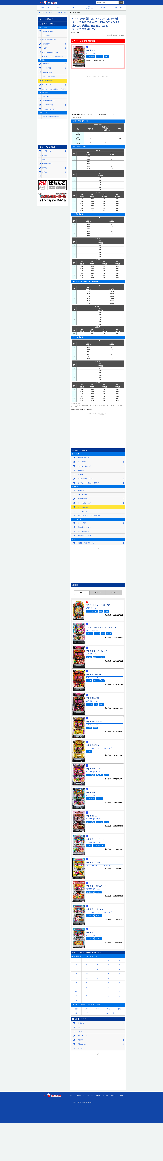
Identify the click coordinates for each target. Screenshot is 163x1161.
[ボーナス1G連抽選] (74, 531)
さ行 (97, 1009)
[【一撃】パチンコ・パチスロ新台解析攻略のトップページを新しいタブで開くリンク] (74, 1023)
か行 (86, 1009)
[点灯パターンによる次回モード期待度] (74, 516)
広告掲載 (105, 1095)
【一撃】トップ (44, 7)
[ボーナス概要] (74, 523)
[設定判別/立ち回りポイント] (74, 479)
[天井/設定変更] (74, 470)
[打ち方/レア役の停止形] (74, 466)
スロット (59, 7)
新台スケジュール (89, 7)
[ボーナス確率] (74, 462)
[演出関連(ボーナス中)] (74, 527)
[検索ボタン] (121, 2)
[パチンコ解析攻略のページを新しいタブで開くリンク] (74, 1031)
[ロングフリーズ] (74, 511)
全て (82, 593)
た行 (108, 1009)
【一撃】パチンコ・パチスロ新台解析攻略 (48, 2)
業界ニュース (118, 7)
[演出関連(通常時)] (74, 499)
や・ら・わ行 (108, 1013)
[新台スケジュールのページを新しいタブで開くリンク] (74, 1036)
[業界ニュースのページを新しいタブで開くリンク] (74, 1044)
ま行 (86, 1013)
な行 (119, 1009)
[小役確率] (74, 474)
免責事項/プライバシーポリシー (85, 1095)
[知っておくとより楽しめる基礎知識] (74, 483)
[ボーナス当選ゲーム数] (74, 503)
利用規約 (98, 1095)
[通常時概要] (74, 490)
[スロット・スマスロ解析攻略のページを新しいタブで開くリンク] (74, 1027)
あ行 (76, 1009)
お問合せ (113, 1095)
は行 (76, 1013)
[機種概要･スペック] (74, 458)
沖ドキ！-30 (62, 12)
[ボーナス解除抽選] (74, 507)
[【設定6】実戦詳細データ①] (74, 543)
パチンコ (74, 7)
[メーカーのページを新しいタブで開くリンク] (74, 1048)
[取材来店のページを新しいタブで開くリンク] (74, 1040)
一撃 (43, 12)
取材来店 (103, 7)
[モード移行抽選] (74, 494)
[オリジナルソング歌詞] (74, 536)
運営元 (72, 1095)
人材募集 (120, 1095)
